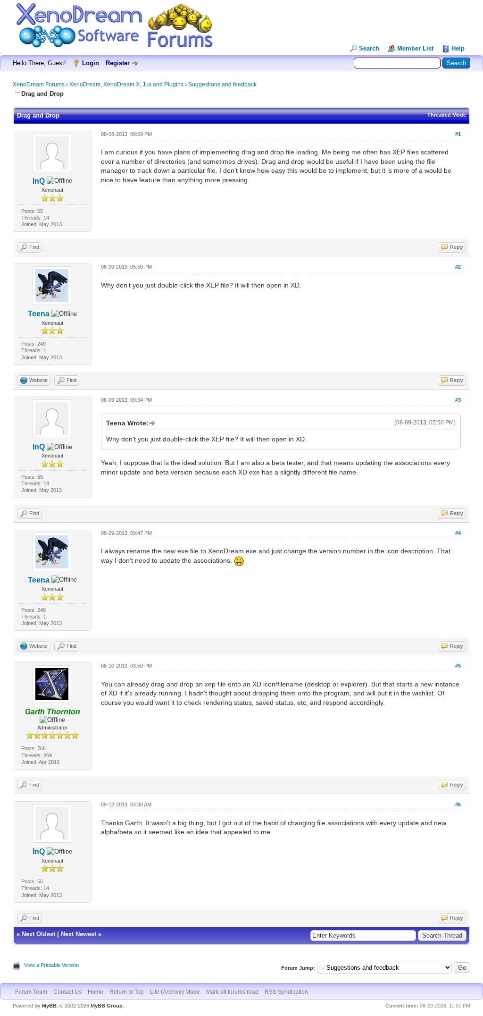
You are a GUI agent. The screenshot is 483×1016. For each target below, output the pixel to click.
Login (90, 63)
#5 (458, 666)
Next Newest (78, 934)
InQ (39, 181)
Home (95, 992)
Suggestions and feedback (222, 84)
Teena (39, 314)
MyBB (49, 1005)
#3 (458, 400)
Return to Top (126, 992)
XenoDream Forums (39, 84)
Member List (415, 48)
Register (118, 63)
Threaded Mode (446, 115)
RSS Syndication (286, 992)
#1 (458, 134)
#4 (458, 533)
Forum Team (31, 992)
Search (369, 48)
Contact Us (67, 992)
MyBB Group (107, 1005)
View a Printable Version (51, 965)
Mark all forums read (232, 992)
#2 (458, 267)
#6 (458, 804)
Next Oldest (38, 934)
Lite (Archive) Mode (175, 992)
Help (458, 48)
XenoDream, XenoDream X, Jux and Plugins (126, 84)
